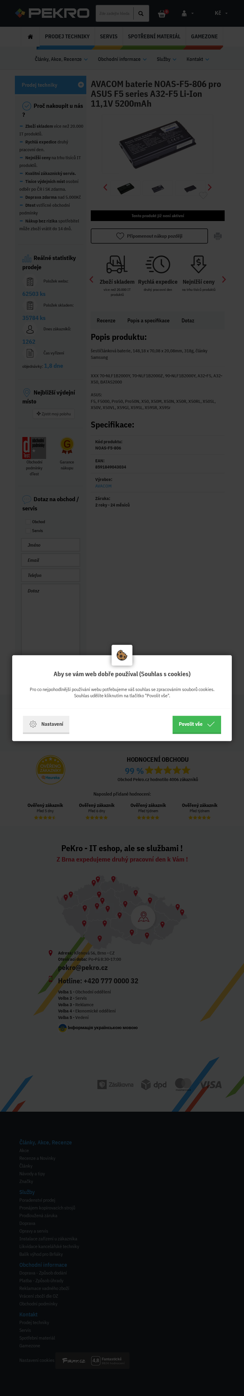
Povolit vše (191, 723)
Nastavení (52, 723)
